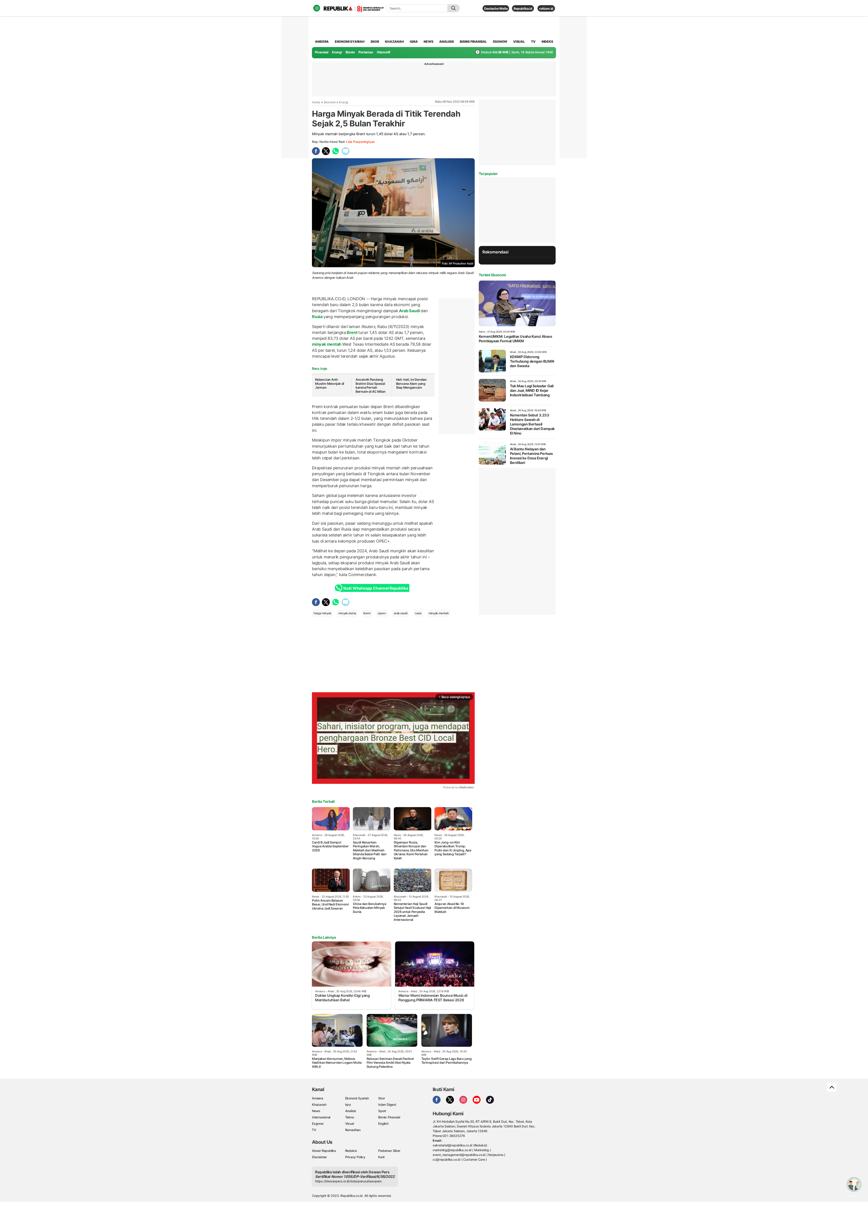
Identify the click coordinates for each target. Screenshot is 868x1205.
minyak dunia (347, 613)
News (316, 1111)
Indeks (547, 41)
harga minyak (322, 613)
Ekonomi (330, 102)
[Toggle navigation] (316, 8)
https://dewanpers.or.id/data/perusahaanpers (348, 1181)
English (383, 1123)
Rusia (317, 316)
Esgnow (318, 1123)
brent (367, 613)
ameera (322, 41)
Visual (349, 1123)
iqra (413, 41)
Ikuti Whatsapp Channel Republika (375, 588)
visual (519, 41)
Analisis (350, 1111)
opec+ (382, 613)
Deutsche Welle (495, 8)
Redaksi (351, 1151)
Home (316, 102)
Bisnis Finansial (473, 41)
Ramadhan (353, 1130)
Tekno (349, 1117)
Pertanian (366, 52)
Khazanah (319, 1104)
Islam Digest (387, 1104)
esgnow (500, 41)
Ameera (317, 1098)
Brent (352, 332)
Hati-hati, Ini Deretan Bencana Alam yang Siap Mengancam (411, 383)
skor (374, 41)
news (428, 41)
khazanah (394, 41)
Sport (382, 1111)
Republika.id (523, 8)
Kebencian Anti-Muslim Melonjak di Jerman (329, 383)
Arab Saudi (409, 310)
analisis (446, 41)
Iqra (348, 1104)
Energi (337, 52)
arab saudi (401, 613)
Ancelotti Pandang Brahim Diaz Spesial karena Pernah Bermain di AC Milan (371, 385)
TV (533, 41)
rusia (418, 613)
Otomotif (383, 52)
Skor (381, 1098)
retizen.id (546, 8)
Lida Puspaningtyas (360, 142)
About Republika (324, 1151)
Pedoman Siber (389, 1151)
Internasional (321, 1117)
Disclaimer (319, 1157)
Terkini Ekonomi (492, 275)
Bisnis (350, 52)
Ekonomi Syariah (350, 41)
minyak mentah (327, 344)
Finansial (321, 52)
